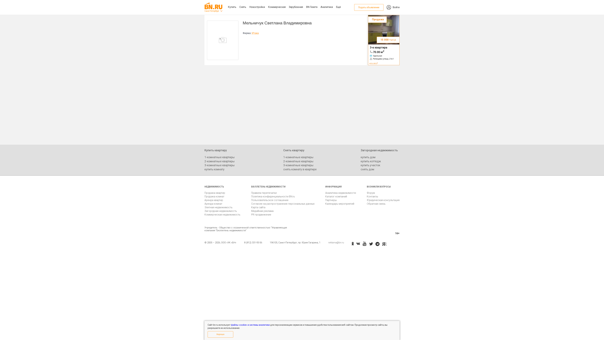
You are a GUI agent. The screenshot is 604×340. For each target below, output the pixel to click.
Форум (371, 192)
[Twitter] (371, 244)
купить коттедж (371, 161)
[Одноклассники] (353, 244)
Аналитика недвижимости (340, 192)
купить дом (368, 157)
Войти (396, 7)
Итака (255, 33)
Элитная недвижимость (218, 207)
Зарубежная (296, 7)
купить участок (370, 165)
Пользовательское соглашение (269, 200)
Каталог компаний (336, 196)
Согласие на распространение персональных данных (283, 203)
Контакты (372, 196)
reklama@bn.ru (336, 242)
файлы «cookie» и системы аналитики (250, 325)
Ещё (338, 7)
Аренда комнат (213, 203)
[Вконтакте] (358, 244)
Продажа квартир (214, 192)
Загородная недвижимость (220, 211)
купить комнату (214, 169)
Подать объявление (368, 7)
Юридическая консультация (383, 200)
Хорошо (220, 334)
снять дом (367, 169)
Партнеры (331, 200)
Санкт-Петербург (211, 11)
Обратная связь (376, 203)
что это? (373, 63)
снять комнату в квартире (300, 169)
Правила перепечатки (264, 192)
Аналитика (327, 7)
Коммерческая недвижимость (222, 214)
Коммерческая (277, 7)
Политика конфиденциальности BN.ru (273, 196)
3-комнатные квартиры (219, 165)
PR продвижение (261, 214)
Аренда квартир (213, 200)
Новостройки (257, 7)
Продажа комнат (214, 196)
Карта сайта (258, 207)
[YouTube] (364, 243)
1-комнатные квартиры (219, 157)
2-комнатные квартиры (219, 161)
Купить (232, 7)
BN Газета (311, 7)
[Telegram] (377, 244)
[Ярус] (384, 244)
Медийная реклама (262, 211)
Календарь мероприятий (339, 203)
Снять (242, 7)
